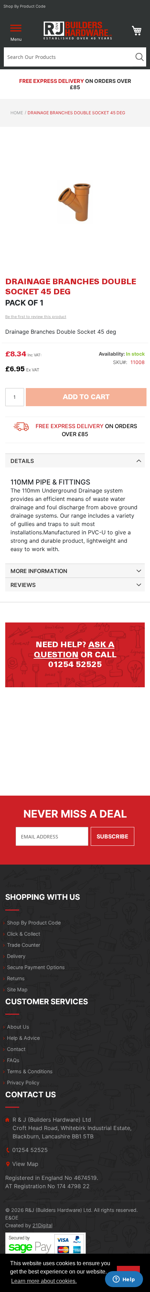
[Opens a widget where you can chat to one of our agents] (124, 1280)
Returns (16, 978)
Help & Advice (23, 1038)
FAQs (13, 1060)
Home (16, 112)
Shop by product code (24, 6)
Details (22, 460)
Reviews (23, 584)
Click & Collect (23, 934)
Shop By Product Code (34, 923)
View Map (25, 1163)
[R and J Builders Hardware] (78, 30)
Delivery (16, 956)
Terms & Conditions (30, 1071)
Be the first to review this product (35, 316)
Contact (16, 1049)
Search (139, 57)
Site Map (17, 989)
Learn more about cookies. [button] (44, 1281)
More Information (38, 570)
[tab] (75, 460)
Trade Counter (23, 945)
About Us (18, 1027)
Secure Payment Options (36, 967)
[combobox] (68, 57)
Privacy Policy (23, 1082)
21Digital (42, 1225)
